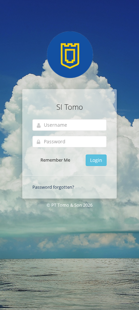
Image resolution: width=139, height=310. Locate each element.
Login (96, 160)
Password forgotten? (53, 187)
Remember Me (54, 160)
